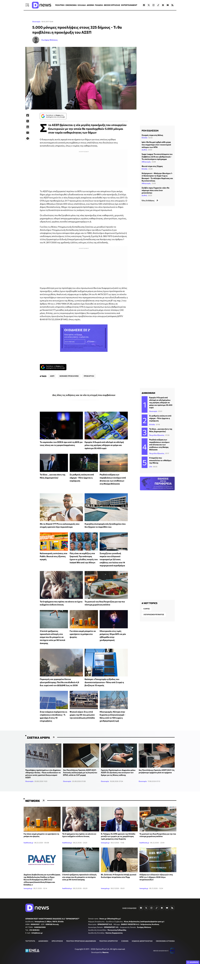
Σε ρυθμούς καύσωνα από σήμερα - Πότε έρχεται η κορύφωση (82, 477)
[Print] (27, 138)
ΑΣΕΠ (52, 376)
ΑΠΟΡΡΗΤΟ (194, 962)
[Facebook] (27, 115)
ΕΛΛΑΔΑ (82, 5)
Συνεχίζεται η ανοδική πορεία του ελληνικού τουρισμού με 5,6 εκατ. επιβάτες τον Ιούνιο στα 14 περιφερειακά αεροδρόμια (112, 559)
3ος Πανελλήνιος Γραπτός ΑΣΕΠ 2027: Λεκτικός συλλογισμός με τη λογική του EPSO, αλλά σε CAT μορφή (80, 772)
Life (150, 467)
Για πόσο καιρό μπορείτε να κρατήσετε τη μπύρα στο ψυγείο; (83, 634)
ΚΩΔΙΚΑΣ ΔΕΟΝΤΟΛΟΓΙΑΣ (142, 941)
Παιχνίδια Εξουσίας (156, 435)
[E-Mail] (27, 132)
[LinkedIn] (27, 127)
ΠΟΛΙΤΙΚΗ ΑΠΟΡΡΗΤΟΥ (108, 941)
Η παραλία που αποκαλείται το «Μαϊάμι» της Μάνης (160, 460)
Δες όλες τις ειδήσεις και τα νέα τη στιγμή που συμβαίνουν (83, 395)
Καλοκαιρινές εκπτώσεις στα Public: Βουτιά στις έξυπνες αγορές (53, 556)
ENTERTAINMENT (129, 5)
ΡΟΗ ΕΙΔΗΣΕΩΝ (150, 130)
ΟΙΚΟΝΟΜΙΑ (71, 5)
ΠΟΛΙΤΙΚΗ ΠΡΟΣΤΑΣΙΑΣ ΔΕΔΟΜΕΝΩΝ (81, 941)
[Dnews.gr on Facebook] (144, 5)
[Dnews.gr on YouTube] (168, 5)
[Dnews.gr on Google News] (163, 5)
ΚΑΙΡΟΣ (147, 609)
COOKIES (124, 941)
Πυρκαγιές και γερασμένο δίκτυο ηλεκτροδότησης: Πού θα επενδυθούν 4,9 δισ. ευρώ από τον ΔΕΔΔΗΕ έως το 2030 (59, 682)
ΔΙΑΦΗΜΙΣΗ (43, 941)
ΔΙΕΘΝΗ (90, 5)
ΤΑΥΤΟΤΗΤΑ (30, 941)
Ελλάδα (144, 138)
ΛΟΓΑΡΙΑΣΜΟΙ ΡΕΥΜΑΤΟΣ (154, 614)
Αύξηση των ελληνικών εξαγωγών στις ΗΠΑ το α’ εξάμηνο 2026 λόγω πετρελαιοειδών (156, 877)
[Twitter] (27, 121)
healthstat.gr (28, 843)
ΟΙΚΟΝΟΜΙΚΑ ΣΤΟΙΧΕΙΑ (165, 941)
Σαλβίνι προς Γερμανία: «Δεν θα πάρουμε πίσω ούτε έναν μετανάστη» (155, 190)
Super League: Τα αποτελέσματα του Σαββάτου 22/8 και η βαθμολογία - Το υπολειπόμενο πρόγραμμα (157, 156)
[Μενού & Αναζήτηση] (27, 5)
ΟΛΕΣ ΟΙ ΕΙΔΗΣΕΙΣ (129, 908)
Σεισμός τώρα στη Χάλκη (152, 135)
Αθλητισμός (146, 162)
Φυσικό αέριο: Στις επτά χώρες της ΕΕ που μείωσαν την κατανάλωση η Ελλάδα (82, 714)
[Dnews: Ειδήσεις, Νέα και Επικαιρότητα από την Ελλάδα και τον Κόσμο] (41, 5)
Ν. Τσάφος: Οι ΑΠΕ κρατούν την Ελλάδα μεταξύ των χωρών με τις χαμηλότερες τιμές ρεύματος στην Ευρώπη (118, 836)
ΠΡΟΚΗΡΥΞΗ (89, 376)
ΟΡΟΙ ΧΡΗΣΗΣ (57, 941)
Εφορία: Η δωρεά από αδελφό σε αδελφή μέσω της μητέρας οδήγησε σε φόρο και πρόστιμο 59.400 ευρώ (104, 445)
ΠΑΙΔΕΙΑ (99, 5)
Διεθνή (144, 150)
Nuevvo (105, 952)
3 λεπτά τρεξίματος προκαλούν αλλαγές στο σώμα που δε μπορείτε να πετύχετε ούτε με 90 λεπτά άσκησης (52, 637)
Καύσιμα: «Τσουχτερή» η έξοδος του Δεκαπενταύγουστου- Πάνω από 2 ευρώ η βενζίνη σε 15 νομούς (104, 682)
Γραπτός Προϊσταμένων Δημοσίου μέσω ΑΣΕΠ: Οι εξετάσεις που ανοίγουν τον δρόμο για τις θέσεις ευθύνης (118, 772)
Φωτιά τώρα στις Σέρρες (152, 166)
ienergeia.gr (105, 843)
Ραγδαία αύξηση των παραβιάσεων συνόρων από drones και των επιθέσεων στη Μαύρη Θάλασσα (159, 444)
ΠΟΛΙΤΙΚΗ (59, 5)
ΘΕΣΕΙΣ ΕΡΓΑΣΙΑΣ (112, 5)
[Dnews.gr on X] (149, 5)
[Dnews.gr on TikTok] (158, 5)
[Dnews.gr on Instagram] (153, 5)
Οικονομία (36, 22)
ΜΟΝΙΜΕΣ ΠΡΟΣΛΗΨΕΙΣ (69, 376)
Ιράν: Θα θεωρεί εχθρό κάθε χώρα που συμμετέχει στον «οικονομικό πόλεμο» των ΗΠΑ (156, 144)
